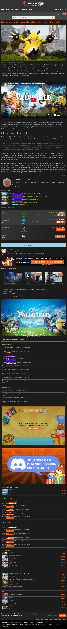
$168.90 (59, 236)
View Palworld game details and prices (13, 339)
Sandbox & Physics (41, 289)
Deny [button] (50, 624)
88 (3, 230)
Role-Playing (23, 289)
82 (3, 215)
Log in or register (59, 9)
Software (17, 9)
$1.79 (61, 214)
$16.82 (60, 222)
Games (2, 9)
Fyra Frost (3, 62)
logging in (29, 245)
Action (11, 289)
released (16, 65)
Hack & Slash (31, 289)
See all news (16, 186)
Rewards (24, 9)
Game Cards (9, 9)
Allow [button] (58, 624)
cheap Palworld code (20, 170)
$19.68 (60, 229)
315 (4, 237)
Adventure (17, 289)
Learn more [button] (6, 626)
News (30, 9)
